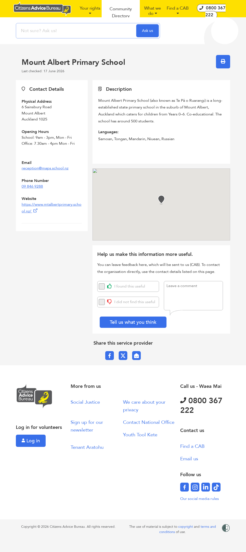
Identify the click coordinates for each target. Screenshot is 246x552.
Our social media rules (199, 498)
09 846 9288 (32, 186)
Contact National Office (148, 422)
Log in (32, 441)
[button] (90, 12)
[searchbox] (76, 30)
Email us (189, 459)
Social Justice (85, 402)
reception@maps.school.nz (45, 168)
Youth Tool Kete (140, 435)
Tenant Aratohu (87, 447)
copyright (186, 526)
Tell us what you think (133, 322)
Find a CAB (192, 446)
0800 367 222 (201, 406)
